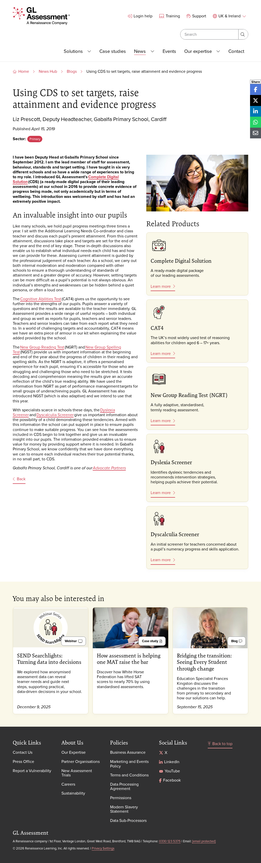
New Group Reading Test (42, 347)
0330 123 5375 (170, 841)
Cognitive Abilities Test (40, 299)
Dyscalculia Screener (55, 414)
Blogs (72, 71)
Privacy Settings (103, 848)
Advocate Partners (109, 468)
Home (23, 71)
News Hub (48, 71)
